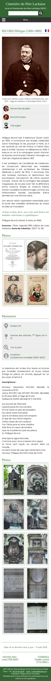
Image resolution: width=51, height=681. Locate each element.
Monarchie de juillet (20, 108)
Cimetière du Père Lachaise (25, 6)
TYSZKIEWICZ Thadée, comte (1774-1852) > (41, 659)
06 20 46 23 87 (19, 671)
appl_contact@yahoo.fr (36, 671)
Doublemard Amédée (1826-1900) (27, 357)
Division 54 (15, 325)
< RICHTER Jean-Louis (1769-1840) (10, 658)
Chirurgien (15, 125)
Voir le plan (16, 347)
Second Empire (18, 117)
